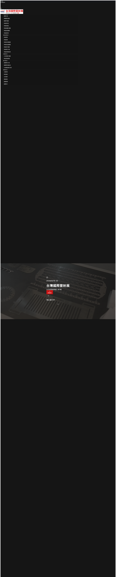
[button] (6, 14)
